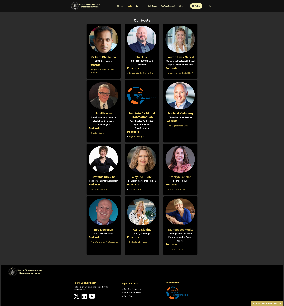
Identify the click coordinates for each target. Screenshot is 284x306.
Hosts (129, 6)
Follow (197, 6)
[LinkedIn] (84, 298)
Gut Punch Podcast (177, 189)
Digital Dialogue (136, 136)
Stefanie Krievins (103, 177)
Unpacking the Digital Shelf (180, 73)
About (181, 6)
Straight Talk (135, 189)
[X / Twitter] (76, 298)
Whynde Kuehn (142, 177)
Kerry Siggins (142, 229)
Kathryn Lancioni (180, 177)
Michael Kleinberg (180, 113)
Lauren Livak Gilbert (180, 57)
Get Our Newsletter (133, 289)
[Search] (208, 6)
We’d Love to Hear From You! (268, 303)
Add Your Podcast (168, 6)
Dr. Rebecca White (180, 229)
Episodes (139, 6)
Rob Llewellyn (103, 229)
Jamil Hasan (103, 113)
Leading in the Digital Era (141, 73)
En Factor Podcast (176, 249)
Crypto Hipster (97, 133)
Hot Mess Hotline (99, 189)
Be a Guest (152, 6)
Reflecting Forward (138, 242)
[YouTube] (92, 298)
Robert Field (142, 57)
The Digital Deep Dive (178, 126)
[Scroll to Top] (278, 295)
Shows (120, 6)
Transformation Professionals (104, 242)
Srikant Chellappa (103, 57)
